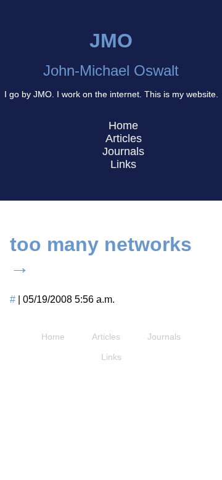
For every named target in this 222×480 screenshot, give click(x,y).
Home (123, 125)
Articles (123, 138)
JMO (111, 41)
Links (123, 164)
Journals (123, 151)
